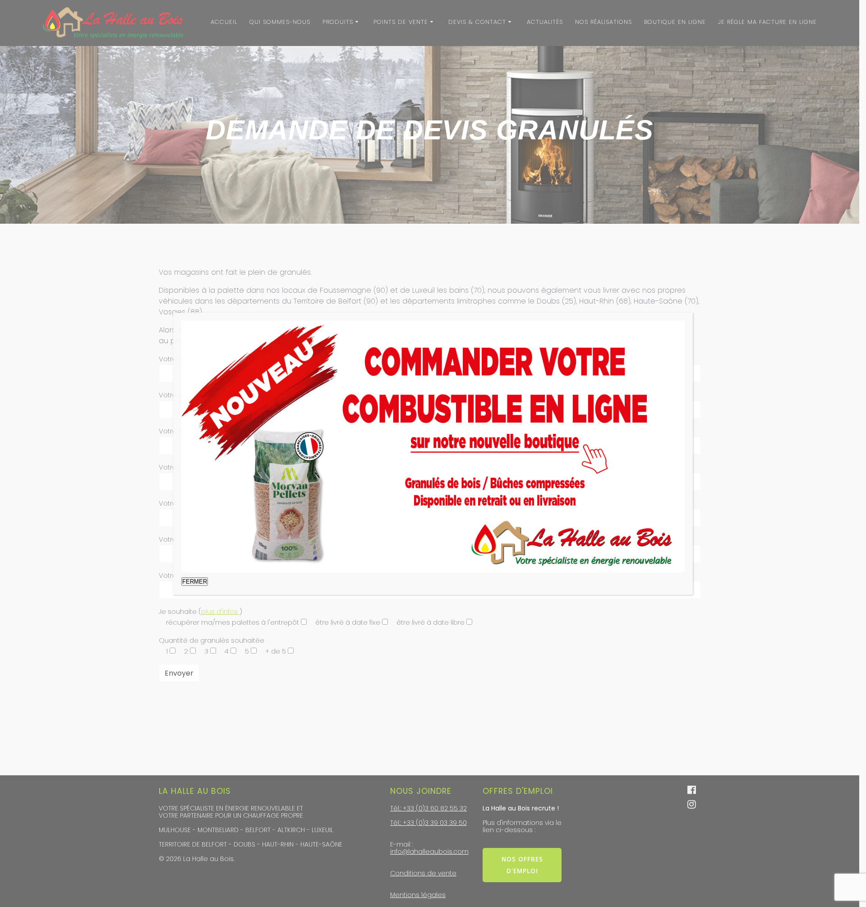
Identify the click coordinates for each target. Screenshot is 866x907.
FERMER (194, 581)
